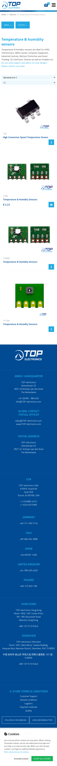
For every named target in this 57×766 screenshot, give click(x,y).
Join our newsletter (42, 720)
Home (3, 14)
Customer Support (28, 696)
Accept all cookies (42, 758)
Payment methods (28, 707)
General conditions (28, 699)
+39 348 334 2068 (28, 539)
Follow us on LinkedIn (15, 720)
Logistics (28, 703)
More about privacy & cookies (16, 751)
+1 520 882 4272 (28, 501)
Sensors (13, 14)
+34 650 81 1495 (28, 554)
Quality (28, 710)
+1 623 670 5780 (28, 504)
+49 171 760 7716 (28, 523)
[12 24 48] (28, 82)
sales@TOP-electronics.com (28, 420)
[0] (45, 3)
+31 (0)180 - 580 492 (28, 398)
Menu (7, 25)
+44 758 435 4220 (28, 570)
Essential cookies (21, 758)
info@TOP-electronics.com (28, 401)
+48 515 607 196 (28, 586)
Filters (21, 25)
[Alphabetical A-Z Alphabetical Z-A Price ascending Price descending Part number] (28, 77)
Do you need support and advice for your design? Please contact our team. (24, 64)
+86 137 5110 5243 (28, 626)
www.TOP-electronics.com (28, 424)
